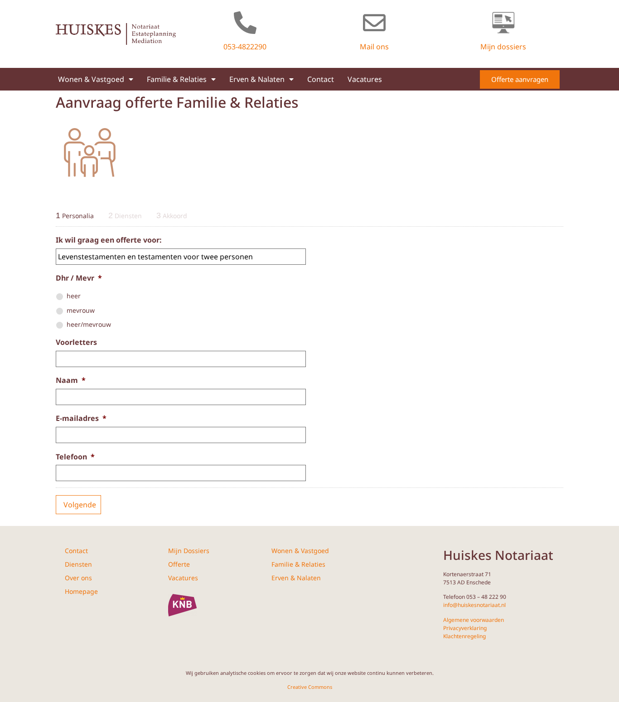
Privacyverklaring (465, 628)
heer (74, 295)
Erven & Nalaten (257, 79)
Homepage (81, 591)
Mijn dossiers (503, 47)
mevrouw (81, 310)
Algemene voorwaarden (473, 620)
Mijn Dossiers (188, 550)
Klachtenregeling (464, 636)
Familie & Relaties (177, 79)
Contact (320, 79)
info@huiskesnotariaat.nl (474, 605)
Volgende (79, 505)
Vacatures (365, 79)
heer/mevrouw (89, 324)
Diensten (78, 564)
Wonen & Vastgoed (91, 79)
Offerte (179, 564)
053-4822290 (244, 47)
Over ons (78, 577)
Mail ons (374, 47)
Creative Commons (309, 686)
